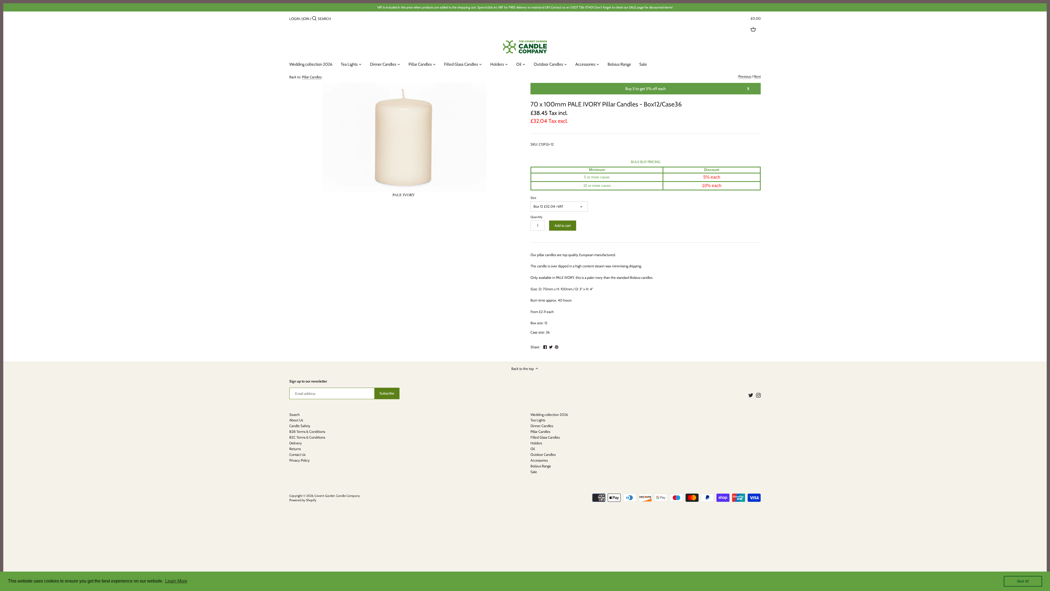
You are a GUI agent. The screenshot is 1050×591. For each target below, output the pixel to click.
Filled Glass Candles (545, 437)
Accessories (539, 460)
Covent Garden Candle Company (337, 496)
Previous (744, 76)
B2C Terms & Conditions (307, 437)
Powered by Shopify (302, 500)
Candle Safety (299, 426)
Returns (295, 449)
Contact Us (297, 454)
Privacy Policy (299, 460)
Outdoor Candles (543, 454)
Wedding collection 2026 (549, 414)
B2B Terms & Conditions (307, 431)
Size (533, 198)
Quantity (536, 217)
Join (305, 18)
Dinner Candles (541, 426)
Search (294, 414)
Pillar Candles (312, 77)
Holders (536, 443)
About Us (296, 420)
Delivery (295, 443)
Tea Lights (537, 420)
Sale (533, 472)
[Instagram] (758, 394)
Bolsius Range (540, 466)
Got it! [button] (1023, 581)
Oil (532, 449)
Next (757, 76)
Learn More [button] (176, 581)
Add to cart (563, 225)
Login (294, 18)
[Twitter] (750, 394)
